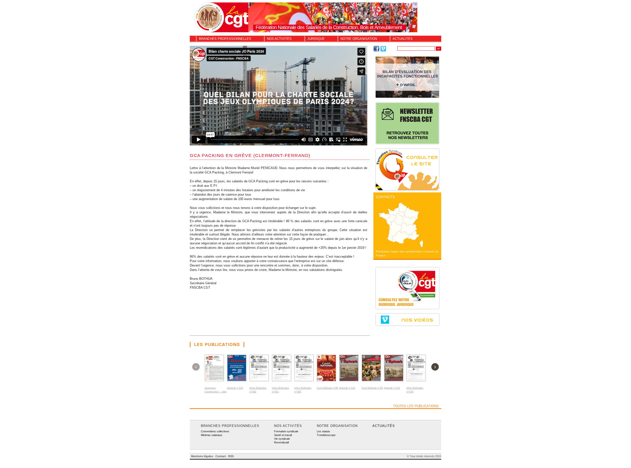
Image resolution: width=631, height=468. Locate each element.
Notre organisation (358, 39)
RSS (231, 456)
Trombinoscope (326, 435)
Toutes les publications (416, 406)
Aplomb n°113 (347, 388)
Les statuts (323, 431)
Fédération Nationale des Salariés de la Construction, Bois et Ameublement (329, 27)
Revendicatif (281, 442)
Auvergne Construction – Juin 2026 (216, 392)
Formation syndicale (286, 431)
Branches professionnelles (225, 39)
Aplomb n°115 (235, 388)
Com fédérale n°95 (372, 388)
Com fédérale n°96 (327, 388)
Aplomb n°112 (392, 388)
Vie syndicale (282, 438)
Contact (220, 456)
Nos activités (279, 39)
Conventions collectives (215, 431)
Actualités (403, 39)
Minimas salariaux (211, 435)
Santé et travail (283, 435)
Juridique (316, 39)
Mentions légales (202, 456)
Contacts (385, 197)
